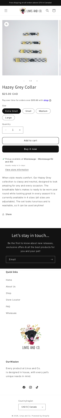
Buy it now (30, 149)
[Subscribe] (51, 259)
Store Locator (13, 299)
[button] (6, 10)
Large (8, 117)
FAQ (8, 306)
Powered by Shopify (40, 416)
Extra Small (11, 111)
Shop (8, 293)
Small (28, 111)
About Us (11, 286)
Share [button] (9, 214)
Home (9, 280)
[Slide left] (24, 81)
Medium (43, 111)
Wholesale (11, 313)
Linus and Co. (25, 416)
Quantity (6, 124)
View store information (17, 169)
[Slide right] (37, 81)
